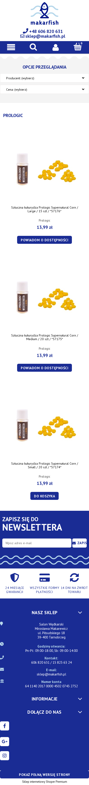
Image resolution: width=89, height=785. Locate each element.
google (4, 741)
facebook (4, 725)
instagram (4, 755)
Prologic (44, 220)
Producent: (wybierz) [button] (20, 78)
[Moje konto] (55, 47)
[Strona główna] (44, 16)
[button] (11, 47)
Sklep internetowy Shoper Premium (44, 782)
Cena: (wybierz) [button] (16, 89)
